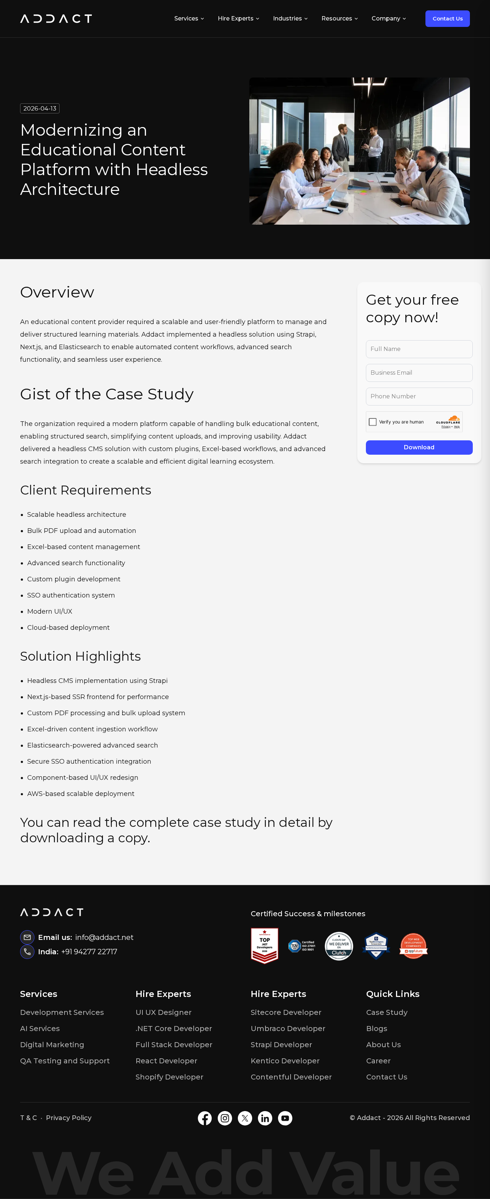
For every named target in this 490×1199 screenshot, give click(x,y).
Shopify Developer (169, 1077)
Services (186, 18)
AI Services (40, 1028)
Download (419, 447)
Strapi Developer (281, 1044)
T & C (28, 1118)
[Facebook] (205, 1118)
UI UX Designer (164, 1012)
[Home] (56, 18)
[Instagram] (225, 1118)
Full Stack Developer (174, 1044)
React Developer (166, 1061)
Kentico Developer (285, 1061)
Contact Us (448, 18)
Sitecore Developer (286, 1012)
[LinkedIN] (265, 1118)
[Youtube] (285, 1118)
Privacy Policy (68, 1118)
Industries (287, 18)
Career (378, 1061)
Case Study (386, 1012)
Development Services (62, 1012)
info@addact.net (104, 937)
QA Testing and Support (65, 1061)
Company (386, 18)
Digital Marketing (52, 1044)
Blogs (376, 1028)
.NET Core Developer (174, 1028)
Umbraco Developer (288, 1028)
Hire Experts (236, 18)
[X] (245, 1118)
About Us (383, 1044)
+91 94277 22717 (89, 951)
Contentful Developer (291, 1077)
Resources (336, 18)
